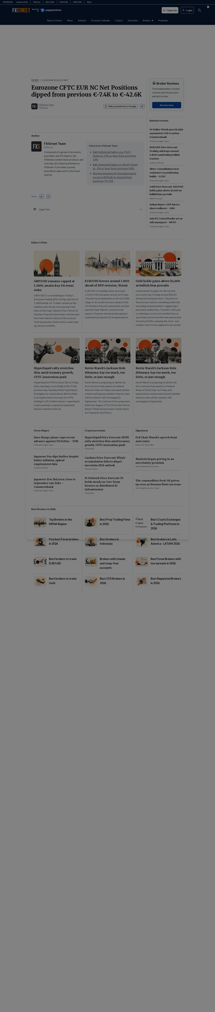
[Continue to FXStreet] (208, 7)
